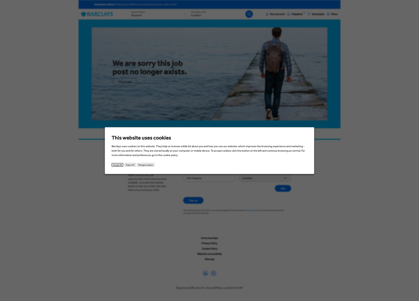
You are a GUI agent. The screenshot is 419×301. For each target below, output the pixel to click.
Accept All (117, 165)
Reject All (130, 165)
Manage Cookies (145, 165)
